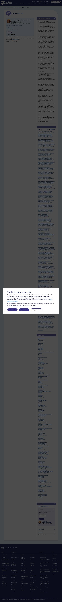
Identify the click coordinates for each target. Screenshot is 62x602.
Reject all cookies (24, 309)
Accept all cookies (12, 309)
